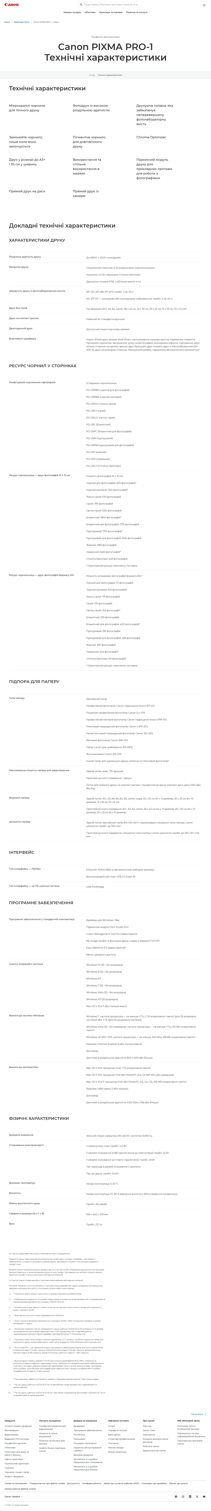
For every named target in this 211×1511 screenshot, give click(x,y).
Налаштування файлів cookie (20, 1489)
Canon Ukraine (13, 1496)
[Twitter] (197, 1496)
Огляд (92, 75)
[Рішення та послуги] (148, 12)
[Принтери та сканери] (124, 12)
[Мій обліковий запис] (204, 5)
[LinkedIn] (190, 1496)
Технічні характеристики (110, 75)
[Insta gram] (183, 1496)
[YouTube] (204, 1496)
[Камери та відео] (82, 12)
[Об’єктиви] (97, 12)
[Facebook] (176, 1496)
